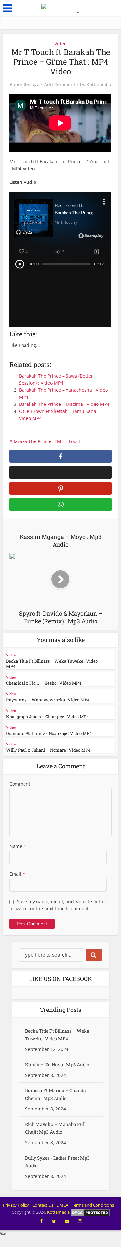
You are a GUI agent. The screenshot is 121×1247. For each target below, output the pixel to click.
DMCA (62, 1205)
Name (17, 846)
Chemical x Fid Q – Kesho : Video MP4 (43, 683)
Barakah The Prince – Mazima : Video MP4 (64, 404)
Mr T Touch (69, 441)
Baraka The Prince (31, 441)
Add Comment (59, 84)
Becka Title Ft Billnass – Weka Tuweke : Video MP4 (52, 663)
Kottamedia (98, 84)
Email (17, 874)
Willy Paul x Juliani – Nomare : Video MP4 (48, 750)
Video (60, 43)
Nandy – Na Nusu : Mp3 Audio (57, 1065)
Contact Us (42, 1205)
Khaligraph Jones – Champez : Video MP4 (47, 716)
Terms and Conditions (93, 1205)
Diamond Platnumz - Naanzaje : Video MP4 (49, 733)
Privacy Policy (16, 1205)
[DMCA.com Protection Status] (90, 1212)
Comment (19, 784)
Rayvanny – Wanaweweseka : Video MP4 (48, 700)
